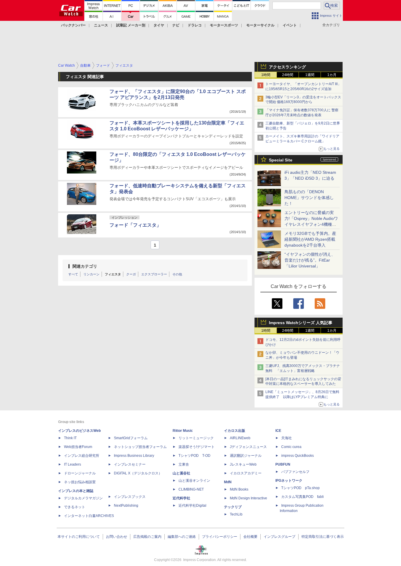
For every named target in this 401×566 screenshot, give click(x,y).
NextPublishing (126, 505)
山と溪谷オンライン (194, 481)
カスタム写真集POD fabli (302, 497)
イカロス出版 (234, 431)
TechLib (236, 514)
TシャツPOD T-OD (194, 456)
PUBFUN (282, 464)
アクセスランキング (287, 67)
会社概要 (250, 537)
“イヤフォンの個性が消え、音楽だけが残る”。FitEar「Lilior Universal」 (309, 260)
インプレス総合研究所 (81, 456)
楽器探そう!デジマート (196, 447)
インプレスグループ (279, 537)
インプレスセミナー (130, 464)
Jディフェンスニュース (248, 447)
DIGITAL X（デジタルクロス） (138, 473)
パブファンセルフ (295, 472)
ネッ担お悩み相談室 (80, 482)
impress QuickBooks (297, 456)
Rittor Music (183, 431)
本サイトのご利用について (79, 537)
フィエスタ (113, 274)
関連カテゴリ (85, 266)
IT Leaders (72, 464)
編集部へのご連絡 (182, 537)
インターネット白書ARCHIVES (89, 516)
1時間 (265, 75)
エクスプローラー (154, 274)
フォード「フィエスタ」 (135, 225)
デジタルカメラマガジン (83, 498)
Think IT (70, 438)
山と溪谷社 (181, 473)
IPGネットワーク (288, 481)
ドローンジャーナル (80, 473)
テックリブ (233, 507)
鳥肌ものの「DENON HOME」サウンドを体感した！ (309, 197)
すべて (73, 274)
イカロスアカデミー (246, 473)
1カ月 (331, 75)
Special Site (280, 160)
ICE (278, 431)
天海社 (286, 438)
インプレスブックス (130, 497)
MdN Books (239, 489)
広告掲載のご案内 (147, 537)
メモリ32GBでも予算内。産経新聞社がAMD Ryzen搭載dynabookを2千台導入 (310, 239)
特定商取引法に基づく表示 (322, 537)
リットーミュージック (196, 438)
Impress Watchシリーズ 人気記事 (300, 322)
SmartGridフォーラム (131, 438)
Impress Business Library (134, 456)
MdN (228, 482)
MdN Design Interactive (248, 498)
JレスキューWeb (243, 464)
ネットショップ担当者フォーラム (140, 447)
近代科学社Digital (192, 505)
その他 (177, 274)
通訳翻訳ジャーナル (246, 456)
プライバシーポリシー (219, 537)
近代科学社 (181, 498)
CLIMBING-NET (191, 489)
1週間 (309, 75)
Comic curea (291, 447)
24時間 (287, 75)
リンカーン (91, 274)
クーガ (131, 274)
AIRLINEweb (240, 438)
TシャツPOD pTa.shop (300, 488)
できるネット (74, 507)
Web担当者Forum (78, 447)
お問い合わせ (116, 537)
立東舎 (183, 464)
